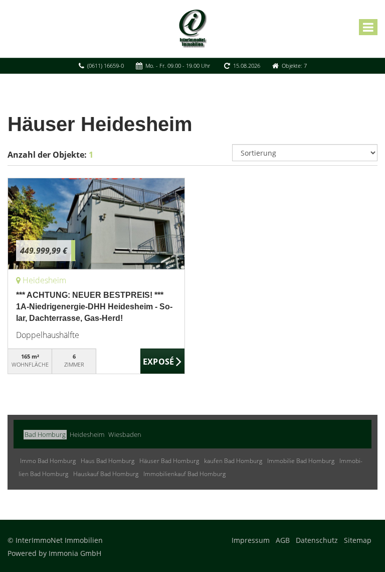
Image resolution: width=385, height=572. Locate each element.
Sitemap (357, 540)
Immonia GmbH (75, 553)
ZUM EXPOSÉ (162, 361)
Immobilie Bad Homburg (300, 460)
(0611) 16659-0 (105, 65)
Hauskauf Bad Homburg (105, 474)
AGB (283, 540)
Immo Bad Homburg (48, 460)
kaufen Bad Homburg (233, 460)
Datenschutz (317, 540)
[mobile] (368, 27)
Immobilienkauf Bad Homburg (184, 474)
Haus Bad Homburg (107, 460)
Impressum (251, 540)
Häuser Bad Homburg (169, 460)
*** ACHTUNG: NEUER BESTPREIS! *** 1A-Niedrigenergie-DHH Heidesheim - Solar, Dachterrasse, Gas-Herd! (94, 306)
